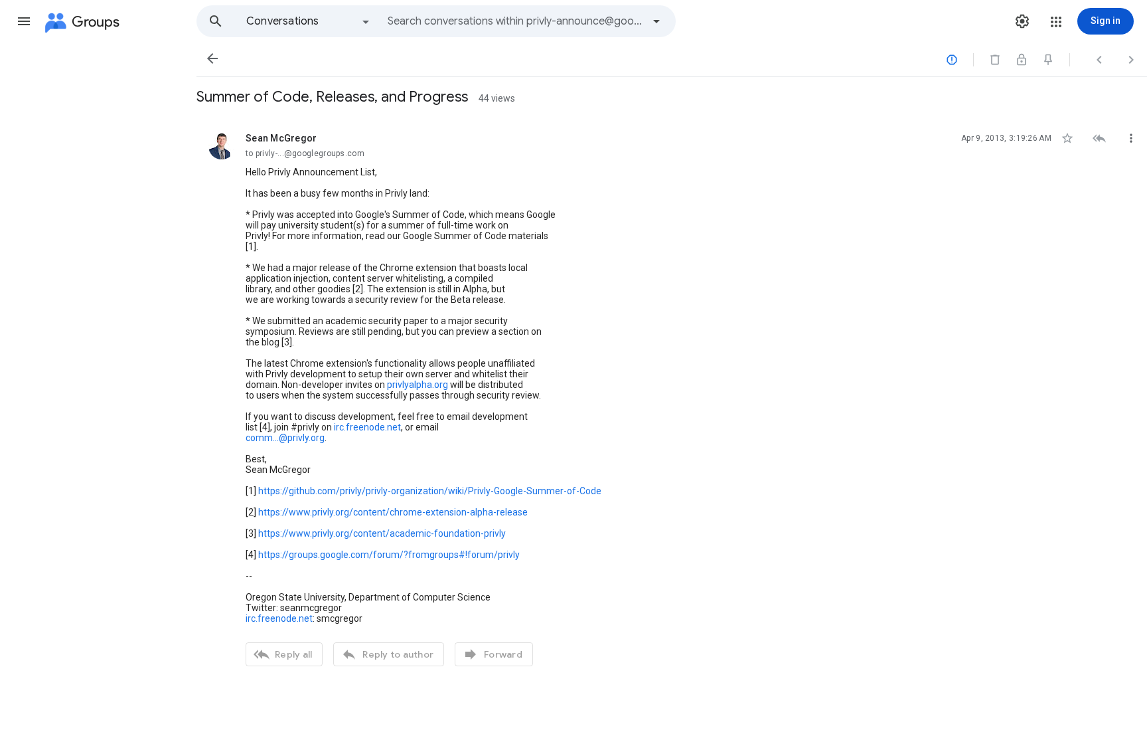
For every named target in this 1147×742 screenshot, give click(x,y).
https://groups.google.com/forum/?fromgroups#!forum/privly (389, 554)
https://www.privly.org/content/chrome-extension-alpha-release (393, 512)
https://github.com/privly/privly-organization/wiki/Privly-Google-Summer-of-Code (429, 491)
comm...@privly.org (285, 437)
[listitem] (671, 398)
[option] (309, 21)
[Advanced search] (656, 21)
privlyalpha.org (417, 384)
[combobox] (515, 21)
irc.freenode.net (367, 427)
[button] (24, 21)
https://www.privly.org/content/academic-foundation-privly (382, 533)
